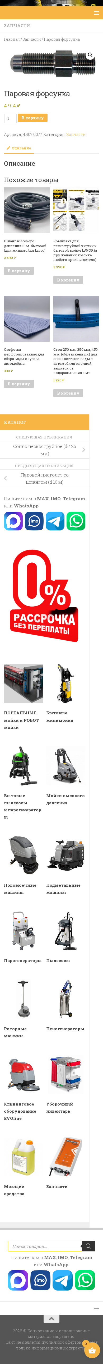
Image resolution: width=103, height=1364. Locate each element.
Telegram (74, 499)
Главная (12, 39)
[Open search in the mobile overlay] (51, 1246)
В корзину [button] (19, 270)
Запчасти (17, 25)
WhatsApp (26, 506)
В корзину (32, 117)
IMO (56, 499)
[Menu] (96, 12)
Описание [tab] (21, 148)
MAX (43, 499)
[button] (90, 55)
